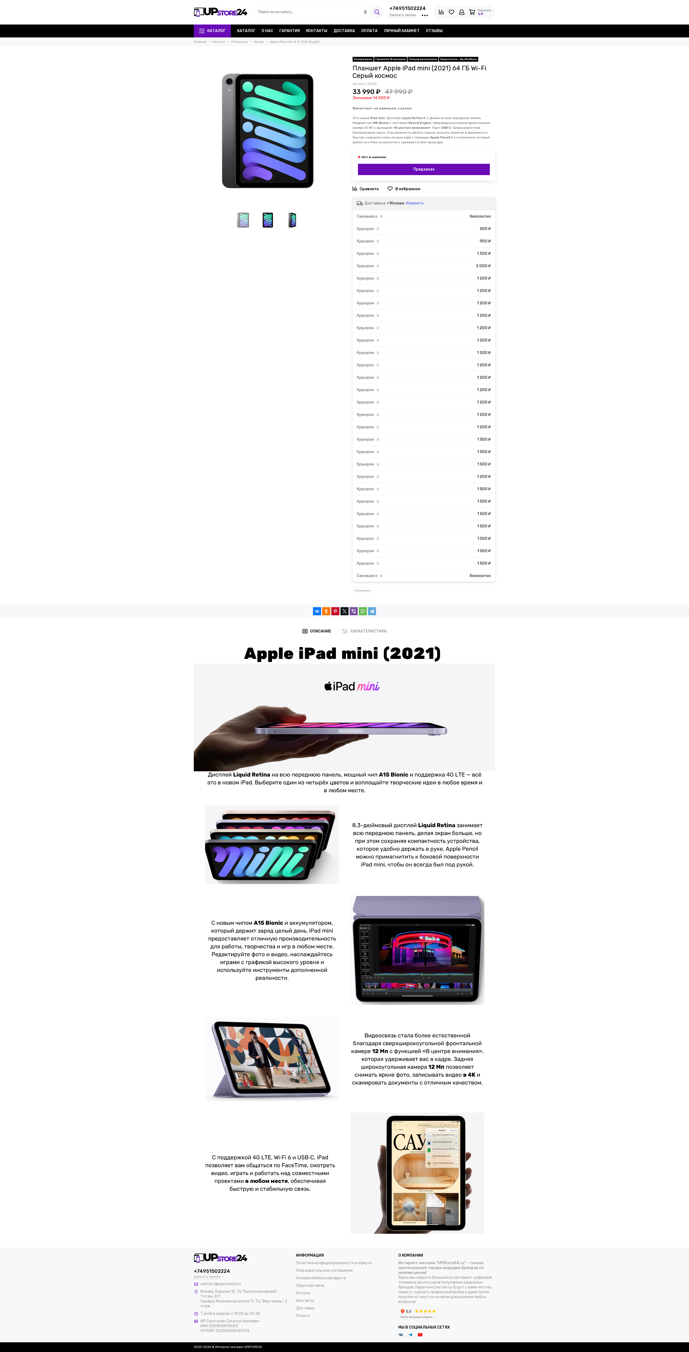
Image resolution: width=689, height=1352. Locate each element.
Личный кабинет (402, 31)
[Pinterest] (335, 611)
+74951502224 (407, 8)
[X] (344, 611)
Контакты (316, 31)
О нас (267, 31)
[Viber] (354, 611)
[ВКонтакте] (317, 611)
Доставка (344, 31)
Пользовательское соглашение (324, 1270)
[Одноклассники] (326, 611)
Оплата (369, 31)
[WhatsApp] (363, 611)
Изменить (415, 203)
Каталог (216, 31)
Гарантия (289, 31)
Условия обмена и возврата (321, 1278)
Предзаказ (424, 169)
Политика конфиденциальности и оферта (334, 1263)
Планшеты (362, 590)
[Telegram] (372, 611)
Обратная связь (310, 1285)
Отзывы (434, 31)
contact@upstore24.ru (221, 1284)
